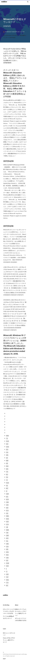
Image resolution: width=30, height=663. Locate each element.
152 (7, 485)
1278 (7, 524)
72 (6, 571)
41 (6, 491)
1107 (7, 577)
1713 (7, 582)
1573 (7, 510)
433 (7, 444)
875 (7, 496)
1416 (7, 557)
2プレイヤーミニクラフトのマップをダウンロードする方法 (9, 611)
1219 (7, 546)
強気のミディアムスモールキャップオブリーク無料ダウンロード (20, 612)
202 (7, 560)
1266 (7, 502)
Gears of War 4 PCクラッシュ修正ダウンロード (9, 640)
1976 (7, 552)
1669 (7, 530)
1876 (7, 499)
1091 (7, 574)
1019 (7, 566)
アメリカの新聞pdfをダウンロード (8, 617)
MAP (4, 659)
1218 (7, 505)
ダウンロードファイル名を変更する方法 (20, 619)
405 (7, 507)
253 (7, 449)
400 (7, 538)
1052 (7, 580)
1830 (7, 519)
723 (7, 471)
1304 (7, 446)
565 (7, 549)
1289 (7, 535)
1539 (7, 441)
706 (7, 532)
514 (7, 477)
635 (7, 469)
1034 (7, 482)
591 (7, 463)
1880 (7, 516)
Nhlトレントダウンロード (9, 634)
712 (7, 438)
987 (7, 488)
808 (7, 466)
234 (7, 452)
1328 (7, 494)
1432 (7, 521)
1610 (7, 555)
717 (7, 480)
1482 (7, 543)
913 (7, 474)
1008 (7, 563)
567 (7, 585)
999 (7, 460)
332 (7, 513)
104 (7, 541)
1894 (7, 435)
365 (7, 455)
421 (7, 458)
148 (7, 527)
